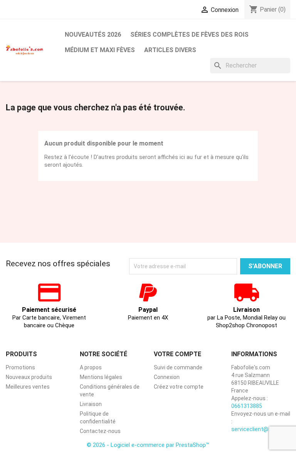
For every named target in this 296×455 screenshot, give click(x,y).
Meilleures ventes (28, 387)
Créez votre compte (179, 387)
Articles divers (170, 50)
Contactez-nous (100, 431)
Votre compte (177, 354)
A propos (91, 367)
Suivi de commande (178, 367)
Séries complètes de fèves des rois (189, 34)
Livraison (91, 404)
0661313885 (246, 406)
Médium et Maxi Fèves (100, 50)
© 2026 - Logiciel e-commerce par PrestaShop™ (148, 444)
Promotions (20, 367)
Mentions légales (101, 377)
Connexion (167, 377)
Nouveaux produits (29, 377)
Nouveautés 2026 (93, 34)
